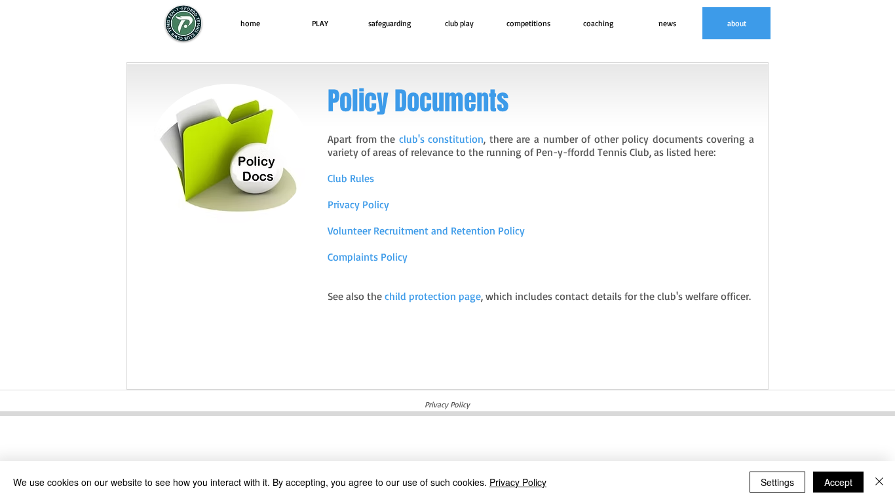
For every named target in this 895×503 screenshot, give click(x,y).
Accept (838, 482)
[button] (319, 23)
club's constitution (441, 138)
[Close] (879, 482)
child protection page (433, 296)
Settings (777, 482)
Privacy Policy (517, 482)
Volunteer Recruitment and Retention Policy (426, 230)
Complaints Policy (368, 256)
